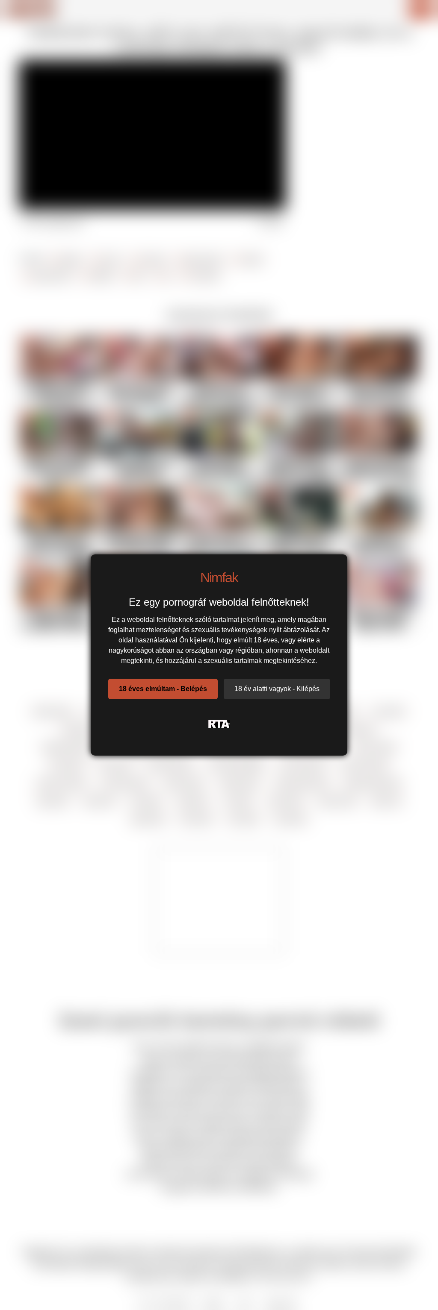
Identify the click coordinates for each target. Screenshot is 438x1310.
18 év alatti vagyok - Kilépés (277, 688)
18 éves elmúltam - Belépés (163, 688)
